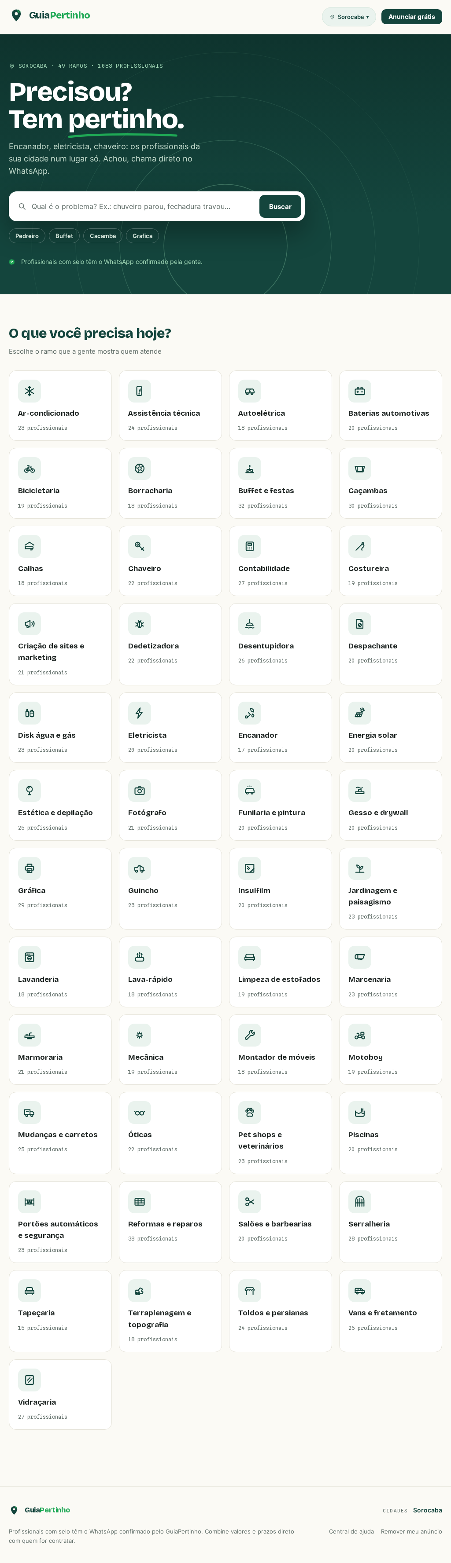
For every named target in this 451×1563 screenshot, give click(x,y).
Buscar (280, 206)
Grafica (142, 235)
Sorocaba (427, 1510)
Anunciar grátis (411, 16)
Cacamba (103, 235)
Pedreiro (27, 235)
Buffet (64, 235)
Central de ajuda (351, 1531)
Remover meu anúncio (411, 1531)
